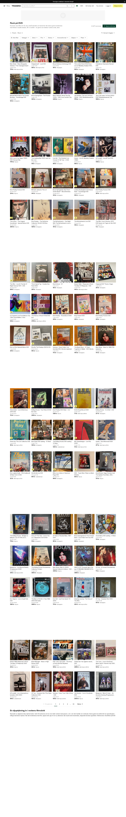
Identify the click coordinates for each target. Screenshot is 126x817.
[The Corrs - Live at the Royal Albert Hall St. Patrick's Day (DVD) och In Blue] (106, 650)
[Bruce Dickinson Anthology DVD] (63, 52)
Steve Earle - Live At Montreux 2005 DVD (19, 410)
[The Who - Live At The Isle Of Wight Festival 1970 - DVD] (20, 272)
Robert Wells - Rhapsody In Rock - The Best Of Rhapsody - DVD (84, 285)
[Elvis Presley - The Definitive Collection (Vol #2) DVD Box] (41, 210)
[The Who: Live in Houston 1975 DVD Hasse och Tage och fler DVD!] (106, 210)
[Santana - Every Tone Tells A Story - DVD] (63, 681)
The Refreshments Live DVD (82, 221)
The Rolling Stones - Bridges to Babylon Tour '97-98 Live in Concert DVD (19, 536)
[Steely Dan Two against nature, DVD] (84, 650)
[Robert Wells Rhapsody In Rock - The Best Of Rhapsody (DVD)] (20, 650)
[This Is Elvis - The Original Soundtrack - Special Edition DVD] (20, 210)
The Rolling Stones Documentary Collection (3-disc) (40, 568)
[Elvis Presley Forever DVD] (20, 178)
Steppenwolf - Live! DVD (38, 64)
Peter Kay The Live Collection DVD (20, 441)
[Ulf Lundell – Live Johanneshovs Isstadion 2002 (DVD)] (20, 681)
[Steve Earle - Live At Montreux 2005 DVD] (20, 398)
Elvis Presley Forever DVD (17, 189)
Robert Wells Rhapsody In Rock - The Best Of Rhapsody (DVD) (19, 662)
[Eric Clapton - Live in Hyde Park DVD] (20, 587)
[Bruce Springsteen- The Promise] (41, 84)
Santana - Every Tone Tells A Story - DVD (63, 694)
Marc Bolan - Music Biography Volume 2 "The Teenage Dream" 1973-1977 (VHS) (19, 65)
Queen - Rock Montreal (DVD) (104, 441)
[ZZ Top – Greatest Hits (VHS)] (106, 587)
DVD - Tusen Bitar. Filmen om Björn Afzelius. (84, 474)
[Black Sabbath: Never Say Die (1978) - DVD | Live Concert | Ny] (63, 84)
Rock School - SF (58, 284)
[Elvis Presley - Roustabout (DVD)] (63, 304)
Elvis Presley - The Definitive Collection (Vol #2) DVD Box (39, 222)
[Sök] (67, 5)
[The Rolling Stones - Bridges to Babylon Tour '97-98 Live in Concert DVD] (20, 524)
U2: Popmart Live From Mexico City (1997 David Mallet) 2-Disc (20, 316)
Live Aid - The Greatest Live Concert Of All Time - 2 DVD (61, 159)
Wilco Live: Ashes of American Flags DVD (61, 474)
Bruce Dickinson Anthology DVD (62, 64)
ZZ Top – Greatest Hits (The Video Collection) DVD (41, 694)
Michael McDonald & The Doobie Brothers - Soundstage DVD (19, 96)
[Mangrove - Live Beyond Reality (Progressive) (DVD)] (20, 556)
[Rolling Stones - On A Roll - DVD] (106, 398)
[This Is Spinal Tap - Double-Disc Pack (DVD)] (41, 272)
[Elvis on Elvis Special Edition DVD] (20, 335)
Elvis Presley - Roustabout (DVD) (62, 315)
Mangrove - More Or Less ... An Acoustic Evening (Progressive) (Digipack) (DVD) (105, 694)
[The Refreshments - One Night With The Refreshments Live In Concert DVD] (63, 210)
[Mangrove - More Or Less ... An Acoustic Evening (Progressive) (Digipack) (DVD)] (106, 681)
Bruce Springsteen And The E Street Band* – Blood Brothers (61, 190)
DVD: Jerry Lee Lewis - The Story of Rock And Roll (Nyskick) (62, 662)
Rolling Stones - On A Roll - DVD (105, 410)
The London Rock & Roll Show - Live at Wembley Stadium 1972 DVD (83, 65)
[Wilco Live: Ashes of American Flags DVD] (63, 461)
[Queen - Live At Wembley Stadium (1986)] (84, 146)
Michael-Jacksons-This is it (39, 189)
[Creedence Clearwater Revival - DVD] (106, 52)
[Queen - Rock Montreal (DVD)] (106, 430)
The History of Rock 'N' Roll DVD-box (40, 316)
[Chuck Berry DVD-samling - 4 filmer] (106, 524)
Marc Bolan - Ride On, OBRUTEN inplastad (105, 348)
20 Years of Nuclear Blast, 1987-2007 (62, 536)
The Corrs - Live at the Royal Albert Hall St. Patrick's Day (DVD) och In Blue (105, 662)
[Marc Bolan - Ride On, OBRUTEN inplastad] (106, 335)
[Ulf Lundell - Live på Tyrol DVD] (106, 146)
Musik (14, 33)
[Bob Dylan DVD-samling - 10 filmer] (41, 430)
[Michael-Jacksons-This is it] (41, 178)
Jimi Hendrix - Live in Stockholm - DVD (83, 694)
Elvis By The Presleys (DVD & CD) (41, 347)
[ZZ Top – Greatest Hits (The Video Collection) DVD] (41, 681)
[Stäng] (124, 2)
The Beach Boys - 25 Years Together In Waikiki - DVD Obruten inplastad (84, 348)
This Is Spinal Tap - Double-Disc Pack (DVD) (40, 285)
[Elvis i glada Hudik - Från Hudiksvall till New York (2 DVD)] (20, 461)
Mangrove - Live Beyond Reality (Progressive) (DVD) (19, 568)
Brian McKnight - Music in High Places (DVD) (40, 662)
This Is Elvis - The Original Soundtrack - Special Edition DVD (19, 222)
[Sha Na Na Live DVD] (41, 461)
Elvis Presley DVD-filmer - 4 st (61, 410)
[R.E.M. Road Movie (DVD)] (84, 398)
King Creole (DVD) (79, 315)
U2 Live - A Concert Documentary (105, 567)
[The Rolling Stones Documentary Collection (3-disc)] (41, 556)
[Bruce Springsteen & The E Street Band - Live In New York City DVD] (84, 524)
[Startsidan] (16, 5)
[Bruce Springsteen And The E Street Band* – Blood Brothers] (63, 178)
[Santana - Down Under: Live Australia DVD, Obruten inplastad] (63, 335)
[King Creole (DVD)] (84, 304)
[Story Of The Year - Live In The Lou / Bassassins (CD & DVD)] (41, 524)
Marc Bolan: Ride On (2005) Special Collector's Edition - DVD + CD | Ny (63, 568)
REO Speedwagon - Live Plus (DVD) (82, 442)
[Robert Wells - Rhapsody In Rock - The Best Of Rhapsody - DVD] (84, 272)
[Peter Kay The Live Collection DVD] (20, 430)
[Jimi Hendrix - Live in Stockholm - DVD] (84, 681)
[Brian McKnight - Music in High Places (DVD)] (41, 650)
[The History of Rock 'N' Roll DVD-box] (41, 304)
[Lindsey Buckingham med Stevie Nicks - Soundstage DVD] (84, 178)
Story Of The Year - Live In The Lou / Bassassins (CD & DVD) (40, 536)
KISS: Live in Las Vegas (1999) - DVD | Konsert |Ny (19, 159)
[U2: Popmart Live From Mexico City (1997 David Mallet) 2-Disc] (20, 304)
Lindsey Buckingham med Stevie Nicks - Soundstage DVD (83, 190)
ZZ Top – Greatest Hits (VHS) (104, 599)
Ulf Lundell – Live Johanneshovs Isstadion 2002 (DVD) (19, 694)
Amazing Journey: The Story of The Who (83, 599)
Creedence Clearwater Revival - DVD (105, 64)
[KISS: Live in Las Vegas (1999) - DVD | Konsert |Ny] (20, 146)
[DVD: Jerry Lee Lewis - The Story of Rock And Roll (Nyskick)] (63, 650)
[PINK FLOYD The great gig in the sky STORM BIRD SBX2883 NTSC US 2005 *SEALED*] (84, 556)
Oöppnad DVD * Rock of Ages (104, 284)
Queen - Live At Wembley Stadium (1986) (84, 159)
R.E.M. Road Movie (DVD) (81, 410)
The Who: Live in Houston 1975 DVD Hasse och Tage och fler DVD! (106, 222)
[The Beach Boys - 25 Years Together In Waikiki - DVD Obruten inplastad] (84, 335)
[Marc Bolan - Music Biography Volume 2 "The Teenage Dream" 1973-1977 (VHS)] (20, 52)
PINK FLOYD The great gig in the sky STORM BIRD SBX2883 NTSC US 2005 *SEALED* (83, 568)
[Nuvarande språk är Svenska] (76, 5)
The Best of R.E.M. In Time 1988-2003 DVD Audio (40, 599)
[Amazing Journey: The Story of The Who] (84, 587)
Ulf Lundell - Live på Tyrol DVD (104, 158)
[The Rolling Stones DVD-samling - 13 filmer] (63, 430)
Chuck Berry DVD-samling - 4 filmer (106, 535)
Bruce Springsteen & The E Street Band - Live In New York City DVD (84, 536)
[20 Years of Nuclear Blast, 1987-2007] (63, 524)
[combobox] (45, 5)
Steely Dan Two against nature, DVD (83, 662)
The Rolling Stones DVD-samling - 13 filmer (62, 442)
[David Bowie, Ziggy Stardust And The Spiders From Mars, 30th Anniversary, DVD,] (106, 461)
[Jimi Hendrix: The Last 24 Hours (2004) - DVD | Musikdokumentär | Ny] (84, 84)
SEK (81, 6)
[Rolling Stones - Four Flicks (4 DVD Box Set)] (41, 398)
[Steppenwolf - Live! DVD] (41, 52)
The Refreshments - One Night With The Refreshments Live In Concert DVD (62, 222)
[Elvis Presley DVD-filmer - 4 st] (63, 398)
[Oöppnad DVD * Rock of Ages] (106, 272)
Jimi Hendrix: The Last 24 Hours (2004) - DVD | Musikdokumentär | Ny (84, 96)
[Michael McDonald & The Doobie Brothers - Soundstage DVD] (20, 84)
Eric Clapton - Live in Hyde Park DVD (19, 599)
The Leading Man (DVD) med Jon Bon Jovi (40, 159)
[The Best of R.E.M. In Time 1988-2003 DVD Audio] (41, 587)
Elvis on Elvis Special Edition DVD (19, 347)
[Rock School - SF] (63, 272)
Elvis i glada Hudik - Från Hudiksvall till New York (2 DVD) (20, 474)
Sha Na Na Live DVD (37, 473)
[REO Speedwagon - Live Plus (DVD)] (84, 430)
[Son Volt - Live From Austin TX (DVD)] (63, 587)
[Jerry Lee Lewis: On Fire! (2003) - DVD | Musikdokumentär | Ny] (106, 84)
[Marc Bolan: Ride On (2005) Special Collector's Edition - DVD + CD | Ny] (63, 556)
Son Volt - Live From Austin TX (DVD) (61, 599)
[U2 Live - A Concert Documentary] (106, 556)
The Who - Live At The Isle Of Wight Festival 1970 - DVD (18, 285)
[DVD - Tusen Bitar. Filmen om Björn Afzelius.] (84, 461)
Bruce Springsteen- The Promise (40, 95)
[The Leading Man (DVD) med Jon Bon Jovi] (41, 146)
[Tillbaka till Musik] (10, 33)
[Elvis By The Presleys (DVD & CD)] (41, 335)
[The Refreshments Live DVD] (84, 210)
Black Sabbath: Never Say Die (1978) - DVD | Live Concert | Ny (62, 96)
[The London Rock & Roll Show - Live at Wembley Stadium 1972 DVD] (84, 52)
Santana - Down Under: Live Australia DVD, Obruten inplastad (62, 348)
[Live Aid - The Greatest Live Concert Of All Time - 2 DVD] (63, 146)
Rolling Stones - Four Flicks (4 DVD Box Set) (41, 410)
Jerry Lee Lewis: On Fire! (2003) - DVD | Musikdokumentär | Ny (105, 96)
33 (73, 704)
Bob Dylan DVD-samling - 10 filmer (41, 441)
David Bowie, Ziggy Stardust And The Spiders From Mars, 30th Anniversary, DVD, (105, 474)
